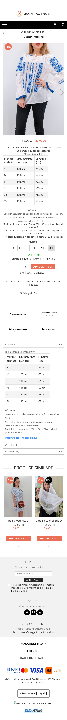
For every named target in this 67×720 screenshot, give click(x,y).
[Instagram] (40, 612)
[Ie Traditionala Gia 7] (33, 89)
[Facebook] (27, 612)
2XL (42, 247)
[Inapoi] (2, 33)
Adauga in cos (43, 266)
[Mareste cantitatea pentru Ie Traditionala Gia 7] (25, 266)
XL (34, 247)
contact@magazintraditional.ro (35, 632)
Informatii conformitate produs (21, 437)
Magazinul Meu (32, 643)
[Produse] (5, 25)
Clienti (32, 651)
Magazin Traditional (34, 36)
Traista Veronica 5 (18, 520)
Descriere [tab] (10, 344)
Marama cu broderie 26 (49, 520)
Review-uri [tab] (12, 451)
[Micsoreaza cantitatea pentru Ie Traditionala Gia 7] (15, 266)
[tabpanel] (33, 89)
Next (61, 92)
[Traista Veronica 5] (18, 496)
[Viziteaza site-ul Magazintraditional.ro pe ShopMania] (33, 710)
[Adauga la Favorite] (18, 545)
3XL (51, 247)
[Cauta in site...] (63, 24)
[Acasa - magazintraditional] (33, 14)
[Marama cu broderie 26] (49, 496)
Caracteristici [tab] (11, 445)
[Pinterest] (34, 612)
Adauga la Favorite (32, 293)
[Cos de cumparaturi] (55, 24)
